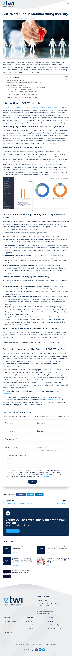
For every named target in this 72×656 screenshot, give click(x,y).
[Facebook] (36, 649)
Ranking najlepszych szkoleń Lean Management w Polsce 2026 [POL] (58, 560)
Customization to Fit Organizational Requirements (22, 89)
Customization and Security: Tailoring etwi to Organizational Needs (26, 87)
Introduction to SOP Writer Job (15, 80)
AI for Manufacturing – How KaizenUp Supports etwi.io (21, 571)
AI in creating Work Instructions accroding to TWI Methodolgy (57, 548)
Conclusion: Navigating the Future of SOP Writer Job (22, 97)
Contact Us (29, 629)
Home (5, 18)
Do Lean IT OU (30, 621)
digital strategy (37, 133)
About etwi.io (30, 625)
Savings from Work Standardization (18, 548)
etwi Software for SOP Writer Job (16, 85)
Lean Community (53, 625)
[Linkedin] (40, 649)
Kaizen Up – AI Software (55, 629)
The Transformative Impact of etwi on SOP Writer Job (23, 94)
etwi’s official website (52, 400)
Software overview (10, 621)
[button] (21, 494)
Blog (9, 18)
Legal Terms (42, 644)
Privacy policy (46, 476)
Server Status (8, 632)
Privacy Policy (51, 644)
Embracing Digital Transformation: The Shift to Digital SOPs (24, 82)
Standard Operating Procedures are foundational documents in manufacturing (31, 107)
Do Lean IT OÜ (34, 644)
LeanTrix (50, 621)
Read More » (15, 552)
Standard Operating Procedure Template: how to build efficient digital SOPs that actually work (22, 560)
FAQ (5, 629)
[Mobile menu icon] (68, 4)
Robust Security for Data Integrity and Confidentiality (24, 91)
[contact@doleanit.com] (52, 611)
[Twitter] (43, 649)
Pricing (6, 625)
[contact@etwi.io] (52, 613)
